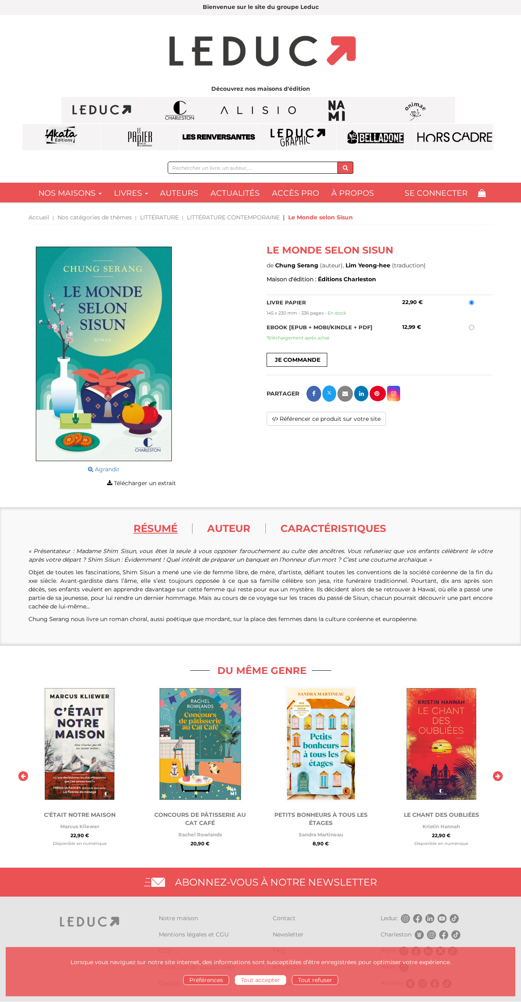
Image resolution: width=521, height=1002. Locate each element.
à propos (352, 193)
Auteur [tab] (228, 528)
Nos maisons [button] (68, 193)
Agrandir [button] (106, 469)
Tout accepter (260, 980)
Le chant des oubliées (441, 814)
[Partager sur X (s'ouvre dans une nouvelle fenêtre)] (329, 393)
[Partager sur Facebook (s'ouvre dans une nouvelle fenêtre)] (313, 394)
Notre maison (178, 918)
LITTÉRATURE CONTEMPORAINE (233, 217)
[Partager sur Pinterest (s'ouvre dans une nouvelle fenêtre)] (378, 393)
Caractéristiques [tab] (333, 528)
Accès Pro (295, 193)
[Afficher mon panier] (482, 193)
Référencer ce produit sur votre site (329, 418)
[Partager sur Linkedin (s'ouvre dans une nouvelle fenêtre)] (361, 393)
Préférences (206, 980)
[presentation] (23, 776)
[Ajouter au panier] (297, 360)
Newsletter (288, 934)
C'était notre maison (80, 814)
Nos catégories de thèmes (94, 217)
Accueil (38, 217)
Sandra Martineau (321, 834)
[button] (104, 353)
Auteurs (179, 193)
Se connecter (436, 193)
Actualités (235, 193)
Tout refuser (315, 980)
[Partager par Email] (345, 394)
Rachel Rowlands (200, 834)
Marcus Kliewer (79, 826)
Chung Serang (296, 265)
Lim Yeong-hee (368, 265)
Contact (284, 918)
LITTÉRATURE (159, 217)
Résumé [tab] (155, 528)
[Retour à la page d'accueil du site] (260, 52)
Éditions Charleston (347, 279)
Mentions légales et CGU (194, 934)
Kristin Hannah (441, 826)
